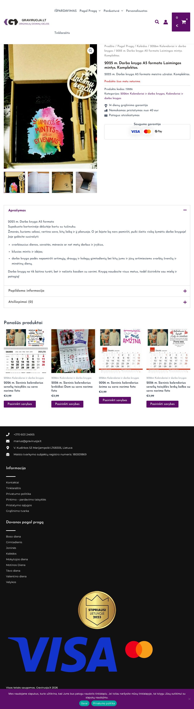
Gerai (84, 703)
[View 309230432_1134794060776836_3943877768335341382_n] (62, 182)
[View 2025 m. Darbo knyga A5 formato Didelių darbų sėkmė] (38, 182)
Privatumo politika (18, 494)
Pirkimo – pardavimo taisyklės (26, 499)
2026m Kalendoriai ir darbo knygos (142, 93)
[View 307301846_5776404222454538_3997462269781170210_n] (86, 182)
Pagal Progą (125, 46)
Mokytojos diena (17, 559)
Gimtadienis (14, 542)
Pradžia (109, 46)
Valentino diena (16, 576)
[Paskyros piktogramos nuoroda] (165, 22)
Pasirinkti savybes (20, 404)
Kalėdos (142, 46)
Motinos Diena (15, 565)
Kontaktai (12, 482)
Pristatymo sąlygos (19, 505)
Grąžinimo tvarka (17, 511)
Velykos (11, 582)
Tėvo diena (13, 570)
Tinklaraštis (13, 488)
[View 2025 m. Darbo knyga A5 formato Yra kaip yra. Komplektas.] (14, 182)
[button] (99, 11)
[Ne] (189, 699)
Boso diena (13, 536)
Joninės (11, 548)
